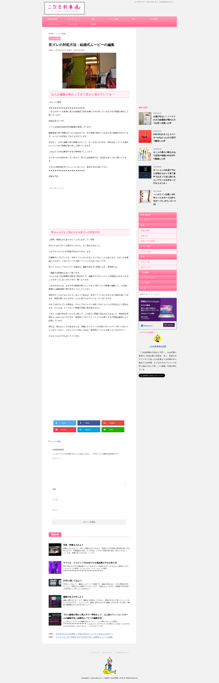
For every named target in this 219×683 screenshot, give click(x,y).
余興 (93, 19)
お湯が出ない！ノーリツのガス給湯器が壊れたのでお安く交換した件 (164, 119)
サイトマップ (151, 2)
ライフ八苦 (73, 24)
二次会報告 (154, 19)
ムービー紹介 (146, 251)
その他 (93, 24)
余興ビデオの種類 (148, 241)
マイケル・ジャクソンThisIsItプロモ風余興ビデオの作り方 (90, 563)
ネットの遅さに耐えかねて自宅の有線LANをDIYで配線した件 (164, 155)
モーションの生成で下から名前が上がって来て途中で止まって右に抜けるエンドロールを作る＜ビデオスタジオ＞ (164, 176)
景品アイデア (146, 267)
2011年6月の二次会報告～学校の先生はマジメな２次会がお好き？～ (85, 634)
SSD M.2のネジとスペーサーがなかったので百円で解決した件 (164, 137)
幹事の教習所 (52, 19)
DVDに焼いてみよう (72, 581)
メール (55, 500)
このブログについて (166, 2)
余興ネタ (144, 236)
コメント (56, 458)
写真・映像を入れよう (73, 545)
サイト (55, 510)
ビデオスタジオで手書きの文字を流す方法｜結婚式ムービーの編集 (84, 637)
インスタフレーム (52, 24)
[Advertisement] (70, 208)
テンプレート (73, 19)
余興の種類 (145, 231)
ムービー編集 (113, 19)
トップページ (139, 2)
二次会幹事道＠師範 (157, 346)
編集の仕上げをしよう (73, 597)
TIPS (133, 19)
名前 (54, 489)
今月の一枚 (145, 262)
